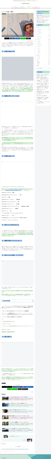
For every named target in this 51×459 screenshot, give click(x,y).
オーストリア (4, 383)
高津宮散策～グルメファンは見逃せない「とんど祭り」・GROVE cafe (43, 81)
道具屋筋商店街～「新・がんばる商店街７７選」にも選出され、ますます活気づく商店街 (43, 92)
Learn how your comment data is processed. (21, 449)
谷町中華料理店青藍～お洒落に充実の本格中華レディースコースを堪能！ (43, 87)
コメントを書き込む (17, 446)
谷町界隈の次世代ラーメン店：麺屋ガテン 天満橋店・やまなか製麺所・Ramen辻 (43, 99)
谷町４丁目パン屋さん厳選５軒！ (42, 95)
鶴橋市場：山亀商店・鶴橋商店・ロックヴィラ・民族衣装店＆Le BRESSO (43, 78)
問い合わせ (48, 456)
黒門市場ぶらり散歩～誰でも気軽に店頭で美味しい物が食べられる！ (43, 75)
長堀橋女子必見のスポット (41, 89)
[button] (28, 38)
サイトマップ (44, 456)
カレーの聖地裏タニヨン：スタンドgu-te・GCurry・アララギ (43, 102)
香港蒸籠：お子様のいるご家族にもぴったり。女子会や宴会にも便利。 (43, 84)
